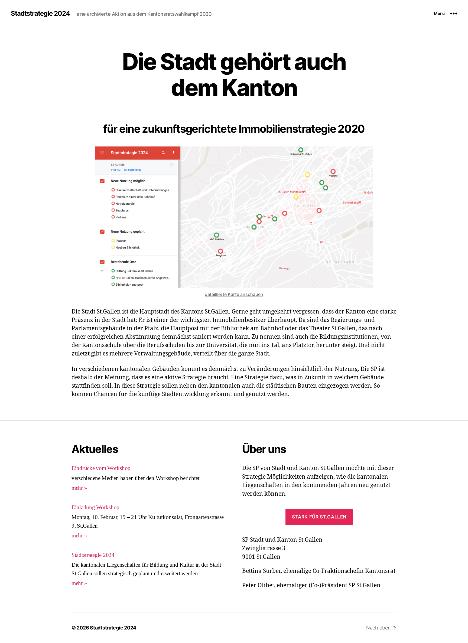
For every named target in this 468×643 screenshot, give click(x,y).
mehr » (79, 488)
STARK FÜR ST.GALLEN (319, 517)
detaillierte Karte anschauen (234, 294)
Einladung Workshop (95, 507)
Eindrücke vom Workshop (101, 468)
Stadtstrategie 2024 (40, 13)
